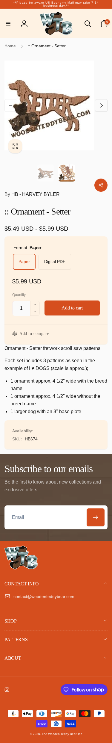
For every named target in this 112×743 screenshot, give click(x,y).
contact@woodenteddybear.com (43, 596)
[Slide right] (101, 105)
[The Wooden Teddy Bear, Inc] (21, 567)
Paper (24, 261)
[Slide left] (10, 105)
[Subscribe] (96, 517)
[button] (8, 23)
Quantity (19, 295)
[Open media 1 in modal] (56, 105)
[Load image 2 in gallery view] (66, 173)
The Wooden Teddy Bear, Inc (62, 734)
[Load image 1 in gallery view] (45, 173)
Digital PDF (54, 261)
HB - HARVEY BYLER (32, 194)
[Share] (101, 185)
